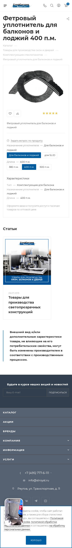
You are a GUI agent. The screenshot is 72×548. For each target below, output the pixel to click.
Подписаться (58, 392)
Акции (8, 421)
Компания (11, 440)
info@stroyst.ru (38, 480)
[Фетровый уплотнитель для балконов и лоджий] (36, 86)
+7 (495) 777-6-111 (37, 473)
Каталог (9, 412)
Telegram (36, 501)
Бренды (9, 431)
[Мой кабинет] (58, 6)
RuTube (45, 501)
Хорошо (36, 540)
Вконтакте (27, 501)
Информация (14, 450)
